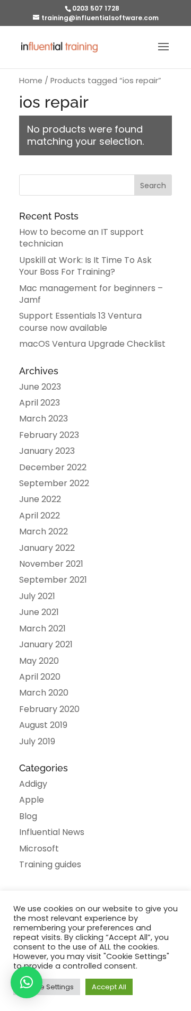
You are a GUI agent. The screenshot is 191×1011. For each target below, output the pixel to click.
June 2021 (39, 612)
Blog (28, 816)
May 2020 (39, 661)
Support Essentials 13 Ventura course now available (80, 321)
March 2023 (43, 418)
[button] (26, 982)
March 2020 (43, 693)
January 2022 (47, 548)
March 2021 (42, 628)
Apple (31, 800)
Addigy (33, 784)
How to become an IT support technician (81, 238)
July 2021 (37, 596)
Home (30, 80)
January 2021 (46, 644)
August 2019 (43, 725)
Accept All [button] (109, 987)
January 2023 (47, 451)
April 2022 (39, 515)
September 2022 (54, 483)
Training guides (50, 864)
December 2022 (52, 467)
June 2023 (40, 387)
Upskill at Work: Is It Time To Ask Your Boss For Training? (85, 266)
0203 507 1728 (95, 8)
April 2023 (39, 403)
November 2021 (51, 564)
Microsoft (39, 848)
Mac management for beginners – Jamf (91, 294)
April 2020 (39, 677)
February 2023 (49, 435)
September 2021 (53, 580)
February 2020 (49, 709)
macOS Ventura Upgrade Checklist (92, 344)
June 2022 (40, 499)
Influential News (51, 832)
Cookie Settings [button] (47, 987)
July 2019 (37, 741)
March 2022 (43, 531)
